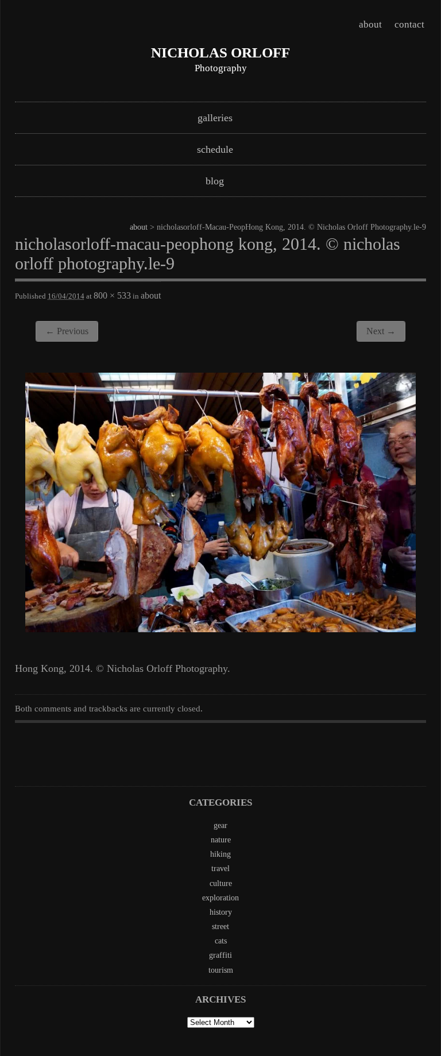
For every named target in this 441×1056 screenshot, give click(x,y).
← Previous (66, 331)
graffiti (220, 955)
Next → (381, 331)
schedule (215, 149)
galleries (215, 117)
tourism (220, 970)
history (221, 912)
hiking (220, 854)
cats (221, 941)
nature (221, 839)
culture (221, 883)
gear (220, 825)
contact (409, 24)
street (220, 926)
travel (220, 868)
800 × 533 (112, 295)
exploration (220, 897)
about (370, 24)
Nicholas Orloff (220, 52)
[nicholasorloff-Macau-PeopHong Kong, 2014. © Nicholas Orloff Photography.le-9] (220, 629)
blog (215, 181)
